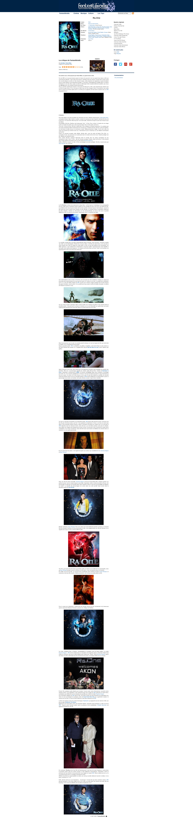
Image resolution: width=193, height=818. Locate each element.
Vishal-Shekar (91, 30)
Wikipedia (118, 53)
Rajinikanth (94, 28)
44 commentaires (119, 77)
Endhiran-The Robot (71, 702)
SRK (107, 89)
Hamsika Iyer (98, 35)
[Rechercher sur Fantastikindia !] (133, 13)
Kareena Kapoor (101, 28)
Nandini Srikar (98, 37)
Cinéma (76, 13)
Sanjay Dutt (98, 26)
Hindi (89, 22)
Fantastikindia (64, 13)
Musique (84, 13)
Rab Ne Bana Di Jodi (92, 347)
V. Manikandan (91, 25)
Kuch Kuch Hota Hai (88, 696)
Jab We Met (71, 487)
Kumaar (105, 32)
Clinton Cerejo (91, 37)
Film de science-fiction (93, 23)
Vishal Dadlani (100, 32)
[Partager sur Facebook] (115, 64)
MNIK (77, 372)
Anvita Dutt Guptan (92, 32)
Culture (91, 13)
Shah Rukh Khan (92, 26)
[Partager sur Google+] (130, 64)
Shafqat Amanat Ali (107, 36)
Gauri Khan (90, 38)
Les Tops (101, 13)
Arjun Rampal (62, 143)
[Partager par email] (125, 64)
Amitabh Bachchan (102, 705)
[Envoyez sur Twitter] (120, 64)
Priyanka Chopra (105, 26)
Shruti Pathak (99, 36)
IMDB (118, 52)
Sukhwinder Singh (105, 35)
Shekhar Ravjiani (92, 36)
